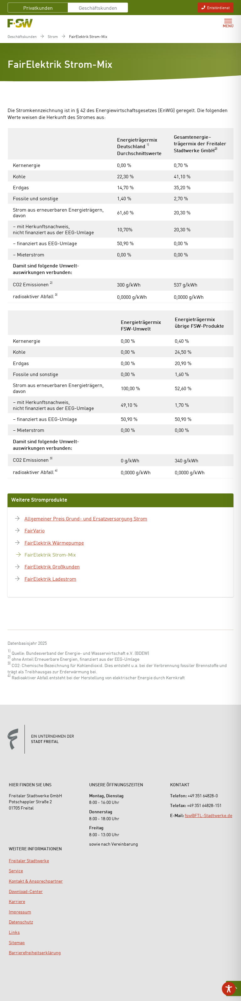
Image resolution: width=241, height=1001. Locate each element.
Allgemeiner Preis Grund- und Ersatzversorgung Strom (85, 518)
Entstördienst (218, 7)
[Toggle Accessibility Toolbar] (228, 988)
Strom (53, 36)
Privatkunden (38, 7)
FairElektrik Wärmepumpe (54, 542)
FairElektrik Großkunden (52, 566)
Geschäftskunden (98, 7)
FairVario (34, 530)
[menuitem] (29, 860)
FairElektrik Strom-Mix (50, 554)
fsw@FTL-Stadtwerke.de (208, 815)
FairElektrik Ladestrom (50, 578)
